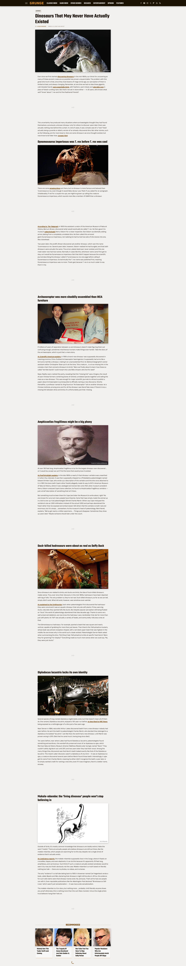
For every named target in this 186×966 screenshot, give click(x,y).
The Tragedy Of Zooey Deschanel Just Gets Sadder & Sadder (62, 952)
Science (38, 11)
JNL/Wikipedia (103, 841)
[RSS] (160, 3)
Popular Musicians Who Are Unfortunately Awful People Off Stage (102, 952)
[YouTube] (144, 3)
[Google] (157, 3)
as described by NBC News (97, 722)
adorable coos (98, 87)
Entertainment (99, 3)
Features (120, 3)
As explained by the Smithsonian (50, 605)
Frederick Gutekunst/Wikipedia (99, 463)
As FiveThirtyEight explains (48, 475)
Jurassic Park (63, 136)
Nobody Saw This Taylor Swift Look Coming (43, 951)
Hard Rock (64, 3)
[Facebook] (141, 3)
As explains (49, 357)
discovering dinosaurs (66, 76)
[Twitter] (150, 3)
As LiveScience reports (46, 859)
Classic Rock (52, 3)
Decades (87, 3)
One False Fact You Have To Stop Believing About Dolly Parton (81, 952)
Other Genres (76, 3)
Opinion (111, 3)
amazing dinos (55, 188)
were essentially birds (61, 87)
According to (48, 226)
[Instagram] (147, 3)
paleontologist (50, 232)
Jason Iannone (41, 26)
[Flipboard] (153, 3)
